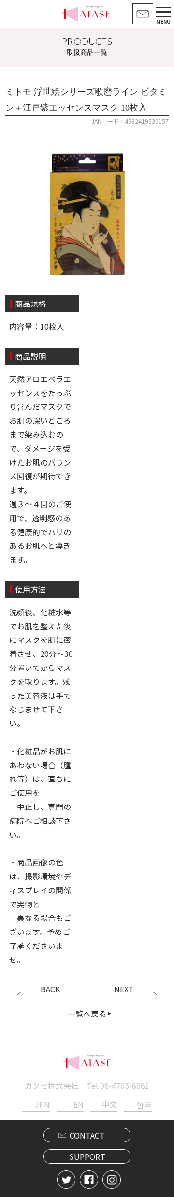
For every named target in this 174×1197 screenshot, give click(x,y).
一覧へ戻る (87, 1013)
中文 (109, 1104)
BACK (50, 989)
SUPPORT (87, 1156)
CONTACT (87, 1135)
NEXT (124, 989)
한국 (143, 1104)
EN (78, 1104)
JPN (42, 1104)
